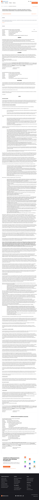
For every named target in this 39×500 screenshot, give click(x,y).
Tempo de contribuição (4, 483)
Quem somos (28, 484)
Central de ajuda (29, 485)
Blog (28, 1)
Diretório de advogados (17, 482)
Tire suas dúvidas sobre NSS (17, 488)
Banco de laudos (16, 479)
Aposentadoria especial (4, 484)
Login (30, 1)
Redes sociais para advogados (18, 478)
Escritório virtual (16, 483)
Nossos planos (34, 2)
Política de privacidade (30, 489)
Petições (10, 2)
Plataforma (6, 2)
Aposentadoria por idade (4, 487)
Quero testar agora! (6, 466)
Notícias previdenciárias (17, 489)
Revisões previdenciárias (30, 479)
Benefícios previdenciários (30, 478)
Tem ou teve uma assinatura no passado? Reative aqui (9, 468)
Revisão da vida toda (3, 479)
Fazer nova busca (35, 6)
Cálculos (2, 2)
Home (2, 6)
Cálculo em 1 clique (3, 478)
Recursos (14, 2)
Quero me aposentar (35, 1)
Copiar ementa (33, 13)
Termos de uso (29, 488)
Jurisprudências (6, 6)
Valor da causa (3, 482)
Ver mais (3, 22)
